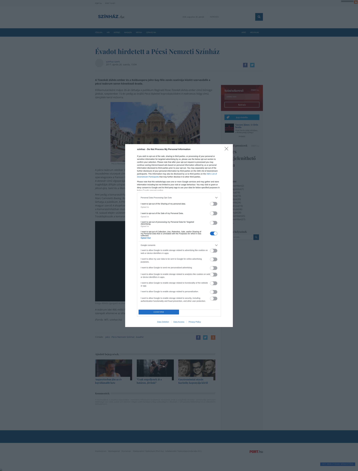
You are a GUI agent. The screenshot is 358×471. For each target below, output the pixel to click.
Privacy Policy (195, 322)
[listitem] (179, 197)
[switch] (213, 204)
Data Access (178, 322)
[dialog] (179, 235)
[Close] (227, 149)
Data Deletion (163, 322)
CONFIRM (159, 312)
